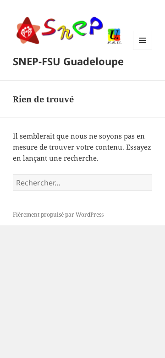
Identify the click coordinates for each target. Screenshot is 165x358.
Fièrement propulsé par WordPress (58, 214)
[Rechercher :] (83, 182)
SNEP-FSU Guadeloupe (68, 61)
